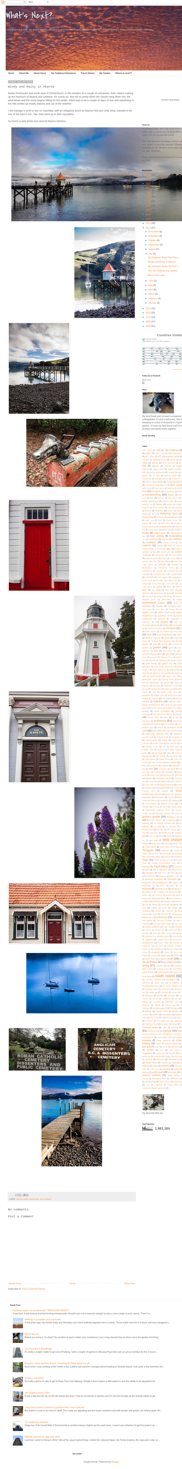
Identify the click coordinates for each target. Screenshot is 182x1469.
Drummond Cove (153, 602)
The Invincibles (156, 1018)
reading (154, 908)
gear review (167, 651)
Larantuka (163, 769)
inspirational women (151, 724)
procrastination (175, 898)
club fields (165, 561)
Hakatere (146, 686)
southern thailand (153, 980)
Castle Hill (146, 549)
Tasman (145, 1008)
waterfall (166, 1069)
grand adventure (159, 670)
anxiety (152, 472)
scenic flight (163, 943)
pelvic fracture (148, 876)
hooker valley (156, 708)
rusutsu (145, 933)
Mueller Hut (166, 833)
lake (169, 753)
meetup (153, 800)
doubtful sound (149, 599)
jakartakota (171, 727)
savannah (177, 940)
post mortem (157, 895)
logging (163, 781)
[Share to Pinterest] (27, 1195)
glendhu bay (175, 660)
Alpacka (155, 466)
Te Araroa (174, 1008)
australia (159, 482)
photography (161, 882)
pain (147, 870)
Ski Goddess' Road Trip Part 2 (163, 257)
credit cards (147, 580)
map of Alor (174, 788)
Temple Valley (162, 1011)
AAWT (148, 453)
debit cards (169, 590)
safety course (166, 933)
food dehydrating (164, 634)
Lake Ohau (164, 759)
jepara (154, 731)
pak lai (156, 870)
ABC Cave (159, 453)
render (154, 914)
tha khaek (167, 1014)
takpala (158, 1005)
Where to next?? (123, 73)
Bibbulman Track (169, 513)
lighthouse (167, 775)
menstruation (151, 804)
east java (160, 609)
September (154, 245)
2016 (148, 214)
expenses (146, 622)
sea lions (159, 946)
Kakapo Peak (162, 737)
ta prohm (156, 1002)
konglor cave (147, 750)
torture (174, 1024)
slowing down (162, 969)
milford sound (167, 804)
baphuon (145, 508)
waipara (164, 1063)
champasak (160, 555)
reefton (158, 911)
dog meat (149, 596)
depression (158, 593)
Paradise (150, 873)
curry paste (147, 587)
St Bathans (174, 983)
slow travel (147, 969)
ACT (160, 456)
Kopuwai (160, 750)
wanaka (165, 1065)
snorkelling (177, 969)
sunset (155, 999)
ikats (166, 717)
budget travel (160, 533)
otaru (144, 863)
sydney (145, 1002)
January (152, 303)
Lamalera (154, 766)
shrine (166, 952)
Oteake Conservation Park (164, 863)
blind (160, 520)
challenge (146, 555)
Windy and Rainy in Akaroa (161, 262)
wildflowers (174, 1079)
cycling (159, 587)
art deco (156, 476)
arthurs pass (170, 475)
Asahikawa (146, 479)
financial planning (155, 628)
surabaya (166, 999)
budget (145, 533)
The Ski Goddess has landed (162, 270)
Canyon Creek (169, 542)
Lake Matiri (173, 756)
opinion (177, 856)
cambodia (153, 539)
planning (146, 888)
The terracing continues (36, 1422)
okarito (145, 854)
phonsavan (146, 882)
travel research (163, 1040)
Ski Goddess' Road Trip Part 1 (163, 266)
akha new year (169, 463)
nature (169, 836)
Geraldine (146, 654)
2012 (148, 308)
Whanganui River (159, 1079)
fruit (155, 644)
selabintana (158, 949)
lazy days (146, 772)
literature (178, 778)
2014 (148, 223)
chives (164, 558)
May (150, 285)
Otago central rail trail (163, 860)
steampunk (165, 989)
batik (169, 508)
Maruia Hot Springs (173, 794)
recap (164, 908)
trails (165, 1027)
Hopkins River (171, 708)
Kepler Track (158, 743)
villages (167, 1056)
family (156, 625)
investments (169, 724)
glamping (163, 660)
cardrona (146, 545)
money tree (147, 813)
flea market (164, 632)
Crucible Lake (162, 580)
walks (155, 1066)
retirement (162, 917)
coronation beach (160, 574)
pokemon (149, 892)
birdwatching (173, 517)
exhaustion (174, 619)
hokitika (145, 701)
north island (150, 847)
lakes (144, 766)
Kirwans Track (152, 747)
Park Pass (162, 873)
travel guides (162, 1037)
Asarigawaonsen (161, 479)
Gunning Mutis (167, 679)
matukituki (146, 797)
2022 (148, 188)
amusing (167, 466)
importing (146, 721)
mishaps (145, 807)
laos (151, 769)
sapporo (149, 939)
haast (176, 682)
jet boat (163, 731)
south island (165, 976)
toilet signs (169, 1021)
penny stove (174, 876)
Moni (157, 813)
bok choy (166, 523)
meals (144, 800)
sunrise (145, 999)
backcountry (173, 488)
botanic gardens (149, 527)
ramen (163, 905)
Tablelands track (172, 1002)
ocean (177, 850)
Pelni (173, 873)
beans (170, 511)
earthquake (172, 606)
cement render (149, 552)
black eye (149, 520)
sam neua (164, 936)
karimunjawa (151, 740)
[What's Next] (143, 383)
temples (175, 1011)
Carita (160, 545)
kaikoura (177, 734)
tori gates (165, 1024)
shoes (144, 952)
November (153, 236)
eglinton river (148, 612)
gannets (145, 648)
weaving (145, 1072)
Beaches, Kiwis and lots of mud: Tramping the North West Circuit (57, 1363)
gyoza (166, 682)
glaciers (152, 660)
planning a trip (161, 889)
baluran (161, 498)
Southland (170, 979)
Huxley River (153, 717)
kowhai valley (174, 750)
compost (159, 571)
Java (144, 730)
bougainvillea (165, 526)
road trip (146, 924)
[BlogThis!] (19, 1195)
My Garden (104, 73)
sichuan (154, 955)
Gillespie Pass (167, 657)
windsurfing (150, 1081)
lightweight (147, 778)
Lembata (169, 772)
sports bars (159, 983)
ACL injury (149, 456)
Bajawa (171, 495)
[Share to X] (21, 1195)
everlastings (147, 619)
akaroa (19, 1199)
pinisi (162, 886)
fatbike (166, 625)
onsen (158, 856)
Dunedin (159, 606)
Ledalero (157, 772)
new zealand (45, 1199)
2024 (148, 179)
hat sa (144, 689)
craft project (163, 577)
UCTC (165, 1047)
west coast (157, 1072)
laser (173, 769)
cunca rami (170, 584)
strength (164, 992)
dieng (169, 593)
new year (153, 840)
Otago (145, 860)
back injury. (159, 488)
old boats (155, 854)
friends (145, 644)
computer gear (173, 571)
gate (179, 648)
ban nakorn (173, 498)
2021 (148, 192)
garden (157, 647)
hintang (145, 698)
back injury (146, 488)
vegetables (147, 1053)
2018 (148, 205)
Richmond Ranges (164, 920)
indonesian (177, 721)
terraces (145, 1014)
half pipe (156, 686)
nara (161, 836)
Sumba (160, 995)
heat (154, 692)
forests (176, 638)
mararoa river (148, 791)
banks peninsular (31, 1199)
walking (145, 1066)
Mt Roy (160, 830)
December (153, 231)
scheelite (176, 943)
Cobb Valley (147, 565)
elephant (161, 612)
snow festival (148, 972)
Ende (170, 612)
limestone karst (163, 778)
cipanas (145, 561)
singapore (163, 959)
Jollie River (174, 731)
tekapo (148, 1011)
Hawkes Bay (156, 689)
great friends (147, 673)
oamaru (165, 850)
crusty (174, 580)
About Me (24, 73)
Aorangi (171, 472)
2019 (148, 201)
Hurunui (145, 714)
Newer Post (14, 1283)
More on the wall (156, 275)
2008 (148, 326)
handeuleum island (171, 686)
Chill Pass (172, 555)
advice (172, 460)
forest (166, 638)
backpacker (169, 491)
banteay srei (147, 504)
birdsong (160, 517)
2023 (148, 183)
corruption (174, 574)
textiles (155, 1014)
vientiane (157, 1056)
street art (153, 992)
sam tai (176, 936)
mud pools (153, 833)
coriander (146, 574)
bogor (155, 523)
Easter (172, 609)
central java (165, 552)
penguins (162, 876)
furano (164, 644)
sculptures (146, 946)
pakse (165, 870)
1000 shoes (147, 450)
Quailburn (167, 901)
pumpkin (145, 901)
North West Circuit (167, 847)
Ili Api (175, 717)
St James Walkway (171, 986)
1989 (158, 450)
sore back (146, 976)
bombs (177, 523)
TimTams (149, 1021)
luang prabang (166, 785)
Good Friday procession (164, 667)
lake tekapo (171, 762)
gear (156, 651)
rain (146, 905)
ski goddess (149, 961)
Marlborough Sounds (151, 794)
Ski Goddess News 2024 (37, 1393)
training (174, 1027)
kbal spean (177, 740)
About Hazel (40, 73)
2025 (148, 174)
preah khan (146, 898)
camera (165, 539)
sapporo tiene (163, 940)
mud (144, 833)
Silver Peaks (150, 959)
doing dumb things (164, 596)
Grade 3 (145, 670)
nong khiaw (156, 843)
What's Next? (29, 15)
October (152, 240)
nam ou (152, 836)
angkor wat (172, 469)
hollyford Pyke (175, 701)
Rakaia (154, 905)
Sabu (155, 933)
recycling (146, 911)
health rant (168, 689)
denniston (146, 593)
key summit (171, 743)
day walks (156, 590)
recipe (174, 908)
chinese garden (151, 558)
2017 (148, 210)
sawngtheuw (147, 943)
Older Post (129, 1283)
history (155, 698)
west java (172, 1072)
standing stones (151, 989)
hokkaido (158, 701)
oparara (168, 857)
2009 (148, 321)
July (150, 253)
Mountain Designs (154, 820)
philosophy (172, 879)
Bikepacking (147, 517)
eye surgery (161, 622)
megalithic (164, 800)
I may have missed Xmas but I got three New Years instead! (54, 1407)
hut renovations (159, 714)
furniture (175, 644)
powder (169, 895)
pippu (172, 886)
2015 (148, 219)
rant (144, 908)
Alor (144, 466)
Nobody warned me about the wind (42, 1437)
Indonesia (160, 720)
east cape (146, 609)
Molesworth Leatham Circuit (158, 810)
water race (154, 1069)
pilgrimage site (148, 886)
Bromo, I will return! (34, 1378)
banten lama (172, 504)
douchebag (166, 599)
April (151, 289)
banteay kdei (168, 501)
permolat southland (154, 879)
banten (159, 504)
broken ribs (166, 530)
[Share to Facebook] (24, 1195)
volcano (148, 1059)
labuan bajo (157, 753)
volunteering (174, 1059)
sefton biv (146, 949)
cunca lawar (157, 584)
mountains (170, 820)
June (151, 281)
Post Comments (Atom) (33, 1289)
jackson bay (147, 727)
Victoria (172, 1053)
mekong (175, 800)
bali (151, 498)
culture (145, 584)
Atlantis (148, 482)
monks (177, 813)
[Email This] (16, 1195)
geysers (153, 657)
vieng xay (146, 1056)
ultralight (150, 1050)
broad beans (153, 530)
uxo (161, 1050)
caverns (178, 549)
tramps (167, 1030)
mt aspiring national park (164, 823)
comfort (175, 564)
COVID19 (150, 577)
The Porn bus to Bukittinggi (38, 1349)
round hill (159, 930)
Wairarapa (176, 1063)
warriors (177, 1066)
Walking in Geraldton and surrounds (43, 1319)
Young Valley (173, 1085)
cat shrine (158, 549)
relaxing (145, 914)
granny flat (174, 670)
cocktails (162, 564)
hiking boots (173, 695)
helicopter (146, 695)
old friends (167, 854)
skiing (145, 965)
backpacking (153, 494)
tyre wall (146, 1047)
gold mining (151, 663)
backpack (156, 491)
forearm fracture (152, 638)
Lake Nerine (150, 759)
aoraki (161, 472)
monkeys (167, 813)
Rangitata (174, 904)
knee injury (174, 747)
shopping (155, 952)
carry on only (174, 545)
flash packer (151, 632)
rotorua (148, 930)
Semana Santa (173, 949)
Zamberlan (146, 1088)
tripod (158, 1044)
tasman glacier (159, 1008)
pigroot (175, 882)
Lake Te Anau (157, 762)
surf (175, 999)
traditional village (150, 1027)
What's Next (146, 380)
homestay (169, 705)
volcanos (160, 1059)
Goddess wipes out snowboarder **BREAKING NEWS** (41, 1310)
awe (165, 485)
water (144, 1069)
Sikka (176, 955)
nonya (166, 843)
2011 (148, 313)
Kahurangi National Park (157, 734)
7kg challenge (171, 450)
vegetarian (160, 1053)
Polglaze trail (162, 892)
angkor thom (158, 469)
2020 (148, 197)
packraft (145, 866)
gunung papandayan (150, 683)
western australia (151, 1075)
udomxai (175, 1047)
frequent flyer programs (161, 641)
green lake (171, 676)
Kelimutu (145, 743)
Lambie (164, 765)
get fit (168, 654)
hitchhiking (167, 698)
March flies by (32, 1334)
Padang (177, 867)
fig (143, 628)
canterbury (151, 542)
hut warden (174, 714)
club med (178, 561)
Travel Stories (88, 73)
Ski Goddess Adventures (63, 73)
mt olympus (171, 826)
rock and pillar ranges (162, 924)
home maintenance (151, 705)
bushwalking (175, 536)
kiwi (164, 747)
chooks (173, 558)
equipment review (165, 616)
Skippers (159, 966)
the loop (169, 1018)
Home (11, 73)
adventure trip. (159, 459)
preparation (160, 898)
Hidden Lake (159, 695)
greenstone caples (150, 679)
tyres (157, 1047)
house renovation (162, 711)
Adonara (145, 460)
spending (146, 983)
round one (172, 930)
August (152, 249)
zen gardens (159, 1088)
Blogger (115, 1462)
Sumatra (149, 995)
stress (174, 992)
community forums (166, 568)
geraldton (158, 654)
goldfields (146, 667)
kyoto (144, 753)
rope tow (167, 927)
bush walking (157, 536)
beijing (144, 514)
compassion (147, 571)
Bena (154, 514)
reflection (169, 911)
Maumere (159, 797)
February (153, 298)
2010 (148, 317)
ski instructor (169, 962)
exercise (161, 619)
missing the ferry (160, 807)
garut (170, 648)
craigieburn (176, 577)
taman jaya (170, 1005)
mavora (171, 797)
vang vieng (174, 1050)
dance (169, 587)
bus (143, 536)
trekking (146, 1043)
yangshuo (159, 1085)
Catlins (168, 549)
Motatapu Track (173, 817)
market (165, 791)
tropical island (171, 1043)
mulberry (178, 833)
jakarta (160, 727)
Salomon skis (150, 936)
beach (148, 511)
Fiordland (171, 628)
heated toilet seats (169, 692)
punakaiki (156, 901)
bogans (145, 523)
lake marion (161, 756)
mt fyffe (157, 826)
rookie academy (152, 927)
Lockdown (153, 781)
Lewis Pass (155, 775)
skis (168, 966)
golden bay (167, 663)
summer (171, 995)
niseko (145, 843)
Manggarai (161, 788)
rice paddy (147, 920)
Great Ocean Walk (163, 673)
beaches (159, 511)
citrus (154, 561)
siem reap (165, 955)
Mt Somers (171, 830)
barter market (158, 508)
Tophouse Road (151, 1024)
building (173, 533)
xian (148, 1085)
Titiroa (159, 1021)
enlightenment (148, 616)
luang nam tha (151, 785)
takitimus (146, 1005)
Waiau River (151, 1063)
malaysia (148, 788)
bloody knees (172, 520)
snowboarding (163, 972)
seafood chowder (174, 946)
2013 (148, 228)
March (151, 294)
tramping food (153, 1031)
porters (145, 895)
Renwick (164, 914)
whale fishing (173, 1075)
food (149, 634)
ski (171, 958)
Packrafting (161, 866)
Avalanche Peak (152, 485)
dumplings (146, 606)
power (178, 895)
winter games (164, 1082)
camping (177, 539)
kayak (164, 740)
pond (174, 892)
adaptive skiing (172, 456)
